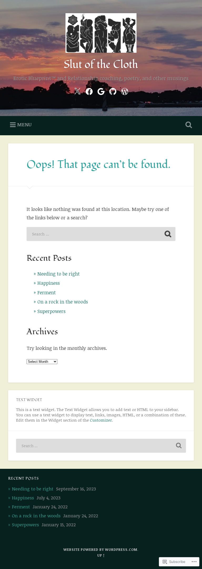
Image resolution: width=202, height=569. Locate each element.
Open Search (188, 125)
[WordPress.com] (124, 90)
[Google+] (101, 90)
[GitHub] (113, 90)
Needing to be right (58, 274)
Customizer (101, 420)
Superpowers (51, 311)
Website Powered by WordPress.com (100, 549)
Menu (24, 124)
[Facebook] (89, 90)
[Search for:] (101, 234)
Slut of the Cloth (101, 64)
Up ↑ (101, 555)
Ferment (46, 292)
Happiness (48, 283)
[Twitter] (77, 90)
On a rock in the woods (62, 301)
